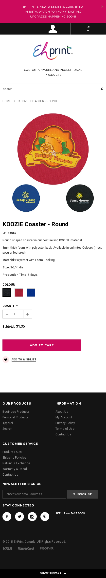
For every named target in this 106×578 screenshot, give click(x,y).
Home (6, 101)
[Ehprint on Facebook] (6, 516)
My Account (63, 417)
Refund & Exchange (16, 463)
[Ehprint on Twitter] (19, 516)
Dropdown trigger (53, 29)
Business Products (16, 411)
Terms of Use (64, 428)
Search (7, 428)
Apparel (7, 423)
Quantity (10, 306)
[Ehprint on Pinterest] (44, 516)
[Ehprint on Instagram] (32, 516)
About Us (61, 411)
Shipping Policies (14, 457)
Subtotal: (8, 326)
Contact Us (63, 434)
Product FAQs (12, 452)
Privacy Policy (65, 423)
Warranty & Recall (15, 469)
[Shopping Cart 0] (88, 29)
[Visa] (7, 548)
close (102, 6)
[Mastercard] (26, 548)
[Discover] (47, 548)
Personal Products (15, 417)
